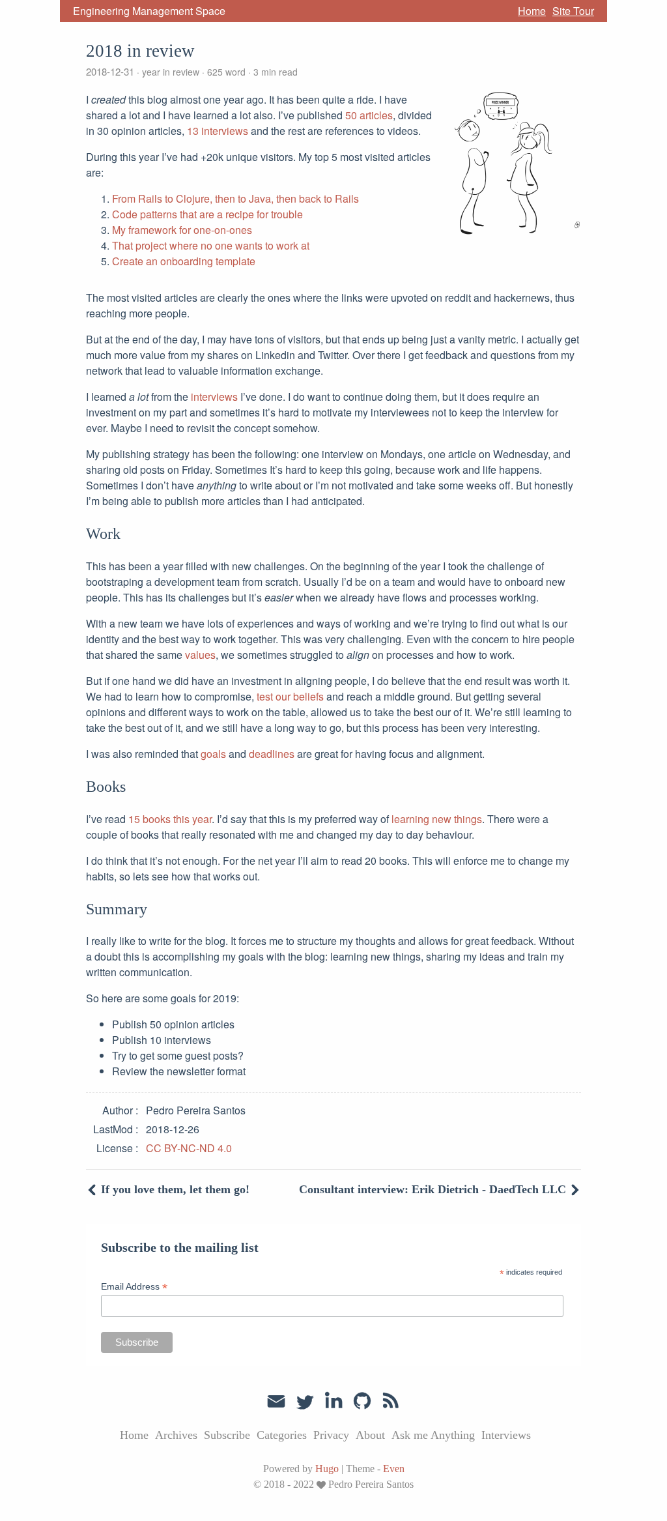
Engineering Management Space (149, 10)
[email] (276, 1400)
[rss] (391, 1401)
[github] (362, 1401)
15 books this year (170, 818)
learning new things (436, 818)
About (370, 1434)
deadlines (271, 753)
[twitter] (305, 1401)
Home (532, 10)
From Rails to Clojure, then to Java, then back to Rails (235, 198)
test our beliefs (290, 696)
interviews (214, 396)
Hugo (327, 1468)
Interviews (506, 1434)
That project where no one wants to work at (210, 245)
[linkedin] (333, 1401)
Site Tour (573, 10)
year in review (170, 71)
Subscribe (227, 1434)
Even (393, 1468)
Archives (176, 1434)
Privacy (331, 1434)
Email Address (134, 1287)
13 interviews (217, 130)
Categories (282, 1434)
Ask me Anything (433, 1434)
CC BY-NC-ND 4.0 (189, 1147)
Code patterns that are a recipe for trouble (207, 214)
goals (213, 753)
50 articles (369, 115)
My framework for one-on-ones (182, 229)
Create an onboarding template (183, 261)
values (200, 654)
